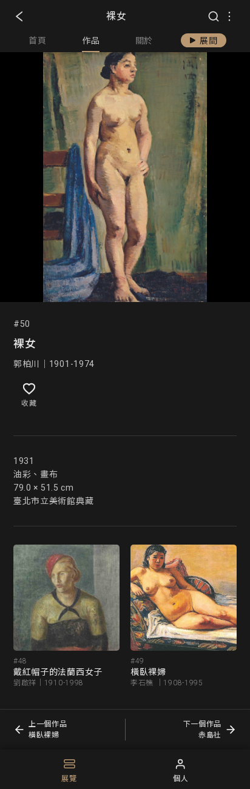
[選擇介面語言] (229, 16)
